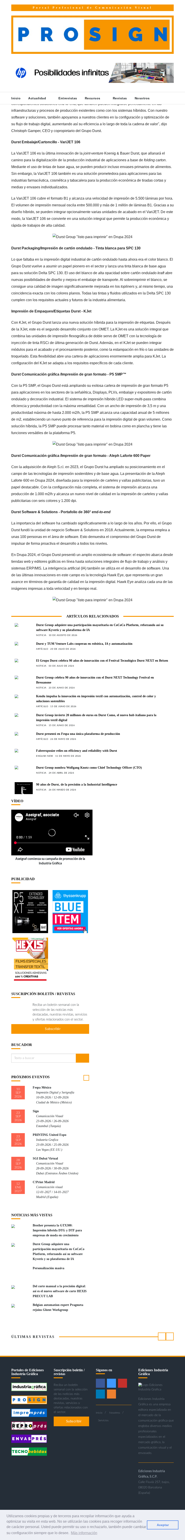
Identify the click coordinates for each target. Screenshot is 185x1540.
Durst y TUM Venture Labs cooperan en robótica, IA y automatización (84, 643)
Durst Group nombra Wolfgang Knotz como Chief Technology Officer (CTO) (89, 767)
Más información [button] (84, 1533)
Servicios (103, 1420)
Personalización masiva (48, 1268)
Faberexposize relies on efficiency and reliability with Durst (76, 750)
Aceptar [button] (163, 1525)
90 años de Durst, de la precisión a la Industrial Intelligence (76, 784)
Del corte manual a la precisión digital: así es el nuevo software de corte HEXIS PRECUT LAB (60, 1291)
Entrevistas (67, 98)
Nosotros (143, 98)
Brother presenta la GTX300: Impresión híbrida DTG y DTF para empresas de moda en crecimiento (57, 1230)
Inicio (16, 98)
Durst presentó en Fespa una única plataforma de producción (78, 734)
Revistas (120, 98)
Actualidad (37, 98)
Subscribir (52, 1029)
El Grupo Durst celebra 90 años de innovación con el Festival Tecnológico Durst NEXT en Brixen (102, 660)
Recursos (93, 98)
